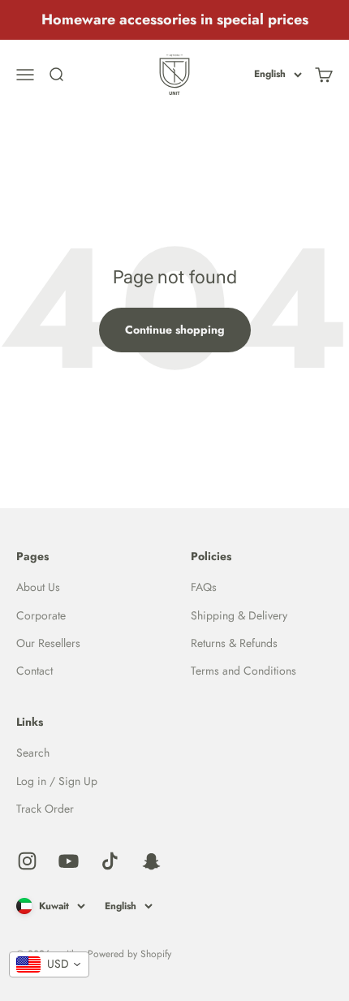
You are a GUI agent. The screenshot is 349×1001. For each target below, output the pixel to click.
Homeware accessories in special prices (174, 19)
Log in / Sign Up (56, 781)
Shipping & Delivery (239, 615)
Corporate (41, 615)
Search (33, 752)
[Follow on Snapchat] (151, 861)
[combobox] (49, 964)
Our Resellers (48, 643)
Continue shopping (175, 329)
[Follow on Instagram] (27, 861)
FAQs (204, 587)
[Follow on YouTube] (69, 861)
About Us (38, 587)
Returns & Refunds (234, 643)
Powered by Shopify (129, 954)
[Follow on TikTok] (110, 861)
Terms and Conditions (243, 670)
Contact (34, 670)
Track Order (45, 808)
